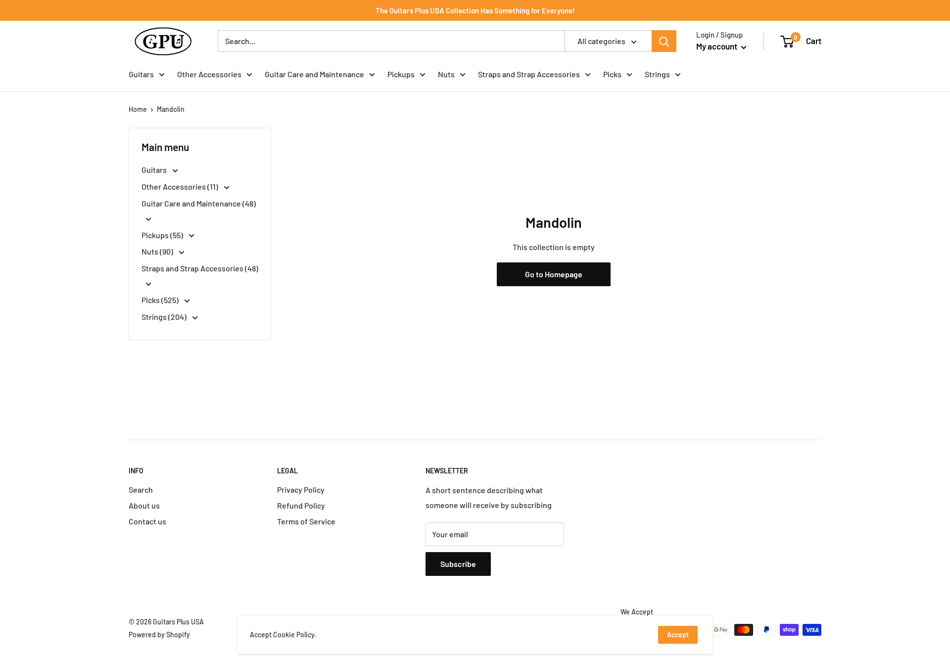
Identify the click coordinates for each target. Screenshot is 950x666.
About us (144, 505)
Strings (657, 74)
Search (141, 489)
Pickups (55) (163, 235)
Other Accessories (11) (181, 186)
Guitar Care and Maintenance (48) (199, 203)
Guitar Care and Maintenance (314, 74)
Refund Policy (301, 505)
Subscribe (458, 563)
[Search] (664, 41)
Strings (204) (165, 316)
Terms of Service (306, 521)
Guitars (141, 74)
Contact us (147, 521)
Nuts (446, 74)
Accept (678, 634)
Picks (612, 74)
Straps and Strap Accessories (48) (200, 268)
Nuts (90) (158, 251)
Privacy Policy (301, 489)
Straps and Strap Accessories (529, 74)
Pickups (401, 74)
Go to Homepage (553, 274)
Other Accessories (209, 74)
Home (138, 109)
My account (717, 46)
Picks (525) (161, 300)
